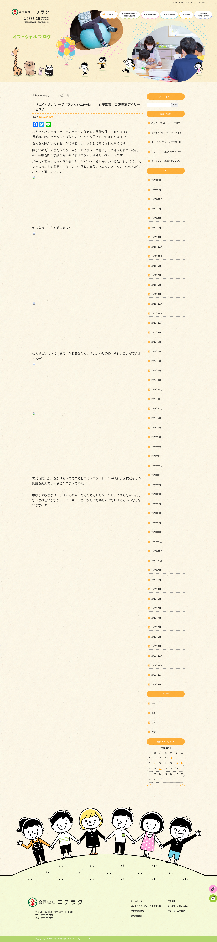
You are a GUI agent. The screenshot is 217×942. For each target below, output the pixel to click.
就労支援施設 (169, 13)
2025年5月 (156, 228)
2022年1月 (156, 446)
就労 (153, 722)
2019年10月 (156, 675)
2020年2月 (156, 637)
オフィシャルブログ (176, 911)
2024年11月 (156, 256)
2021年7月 (156, 484)
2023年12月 (156, 304)
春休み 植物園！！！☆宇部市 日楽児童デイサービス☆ (168, 123)
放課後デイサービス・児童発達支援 (129, 13)
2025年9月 (156, 209)
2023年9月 (156, 332)
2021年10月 (156, 475)
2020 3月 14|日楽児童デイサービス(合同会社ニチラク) (192, 2)
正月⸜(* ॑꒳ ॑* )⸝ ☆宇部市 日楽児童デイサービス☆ (168, 142)
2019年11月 (156, 665)
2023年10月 (156, 323)
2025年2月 (156, 237)
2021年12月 (156, 456)
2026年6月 (156, 180)
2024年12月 (156, 247)
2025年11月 (156, 199)
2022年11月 (156, 399)
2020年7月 (156, 589)
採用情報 (186, 13)
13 (177, 763)
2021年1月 (156, 532)
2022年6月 (156, 427)
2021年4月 (156, 503)
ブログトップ (165, 96)
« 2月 (149, 785)
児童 (153, 732)
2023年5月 (156, 361)
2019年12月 (156, 656)
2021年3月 (156, 513)
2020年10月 (156, 561)
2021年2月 (156, 523)
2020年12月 (156, 542)
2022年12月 (156, 389)
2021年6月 (156, 494)
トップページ (109, 13)
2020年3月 (156, 627)
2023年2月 (156, 370)
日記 (153, 703)
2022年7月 (156, 418)
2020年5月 (156, 608)
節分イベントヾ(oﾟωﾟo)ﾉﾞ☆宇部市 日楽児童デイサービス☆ (168, 132)
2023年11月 (156, 313)
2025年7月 (156, 218)
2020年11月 (156, 551)
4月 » (182, 785)
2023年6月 (156, 351)
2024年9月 (156, 266)
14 (182, 763)
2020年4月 (156, 618)
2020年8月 (156, 580)
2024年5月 (156, 285)
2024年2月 (156, 294)
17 (160, 769)
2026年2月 (156, 190)
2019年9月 (156, 684)
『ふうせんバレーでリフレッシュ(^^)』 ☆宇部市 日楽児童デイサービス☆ (87, 107)
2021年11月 (156, 465)
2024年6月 (156, 275)
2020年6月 (156, 599)
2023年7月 (156, 342)
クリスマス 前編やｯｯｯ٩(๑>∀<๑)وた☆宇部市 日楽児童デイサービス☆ (168, 151)
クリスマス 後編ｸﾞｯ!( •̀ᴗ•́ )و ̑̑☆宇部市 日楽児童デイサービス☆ (168, 161)
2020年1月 (156, 646)
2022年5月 (156, 437)
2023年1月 (156, 380)
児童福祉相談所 (150, 13)
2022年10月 (156, 408)
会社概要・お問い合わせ (203, 13)
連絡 (153, 713)
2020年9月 (156, 570)
